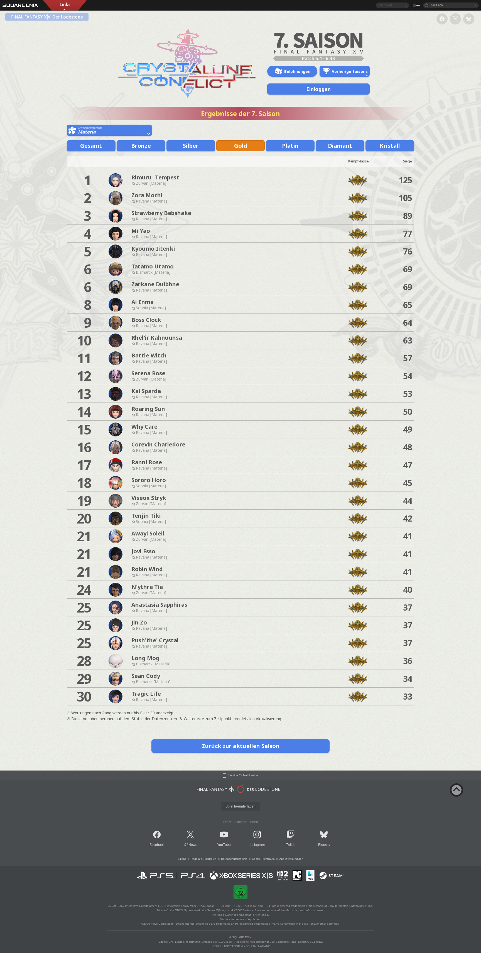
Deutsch (436, 5)
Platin (290, 145)
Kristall (390, 145)
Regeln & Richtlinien (204, 858)
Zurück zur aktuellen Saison (240, 746)
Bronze (141, 145)
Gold (240, 145)
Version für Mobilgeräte (243, 775)
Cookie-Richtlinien (263, 858)
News (192, 845)
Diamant (340, 145)
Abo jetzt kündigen (291, 858)
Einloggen (318, 89)
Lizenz (182, 858)
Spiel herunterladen (240, 806)
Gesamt (91, 145)
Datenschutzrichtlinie (234, 858)
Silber (190, 145)
